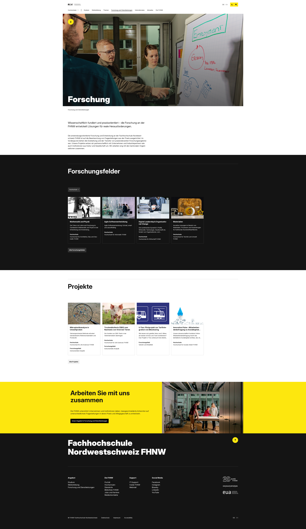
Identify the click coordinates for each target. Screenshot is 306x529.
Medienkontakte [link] (111, 495)
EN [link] (227, 4)
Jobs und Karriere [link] (112, 492)
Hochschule (73, 189)
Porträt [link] (107, 482)
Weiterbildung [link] (73, 485)
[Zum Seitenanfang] (235, 440)
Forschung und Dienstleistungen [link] (78, 110)
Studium (86, 10)
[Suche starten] (236, 5)
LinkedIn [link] (155, 490)
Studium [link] (71, 482)
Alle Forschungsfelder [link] (77, 250)
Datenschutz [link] (105, 518)
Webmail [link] (132, 487)
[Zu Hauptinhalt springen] (71, 22)
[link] (74, 4)
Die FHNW (159, 10)
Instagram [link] (156, 485)
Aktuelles (150, 10)
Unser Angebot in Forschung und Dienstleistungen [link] (89, 421)
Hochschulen (72, 10)
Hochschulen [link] (110, 485)
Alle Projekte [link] (73, 362)
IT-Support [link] (133, 482)
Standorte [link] (109, 487)
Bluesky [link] (155, 487)
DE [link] (223, 4)
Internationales (140, 10)
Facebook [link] (156, 482)
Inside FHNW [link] (134, 485)
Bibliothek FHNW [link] (111, 490)
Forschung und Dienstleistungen (121, 10)
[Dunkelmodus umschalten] (232, 5)
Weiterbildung (96, 10)
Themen (106, 10)
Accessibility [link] (128, 518)
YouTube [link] (155, 492)
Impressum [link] (116, 518)
